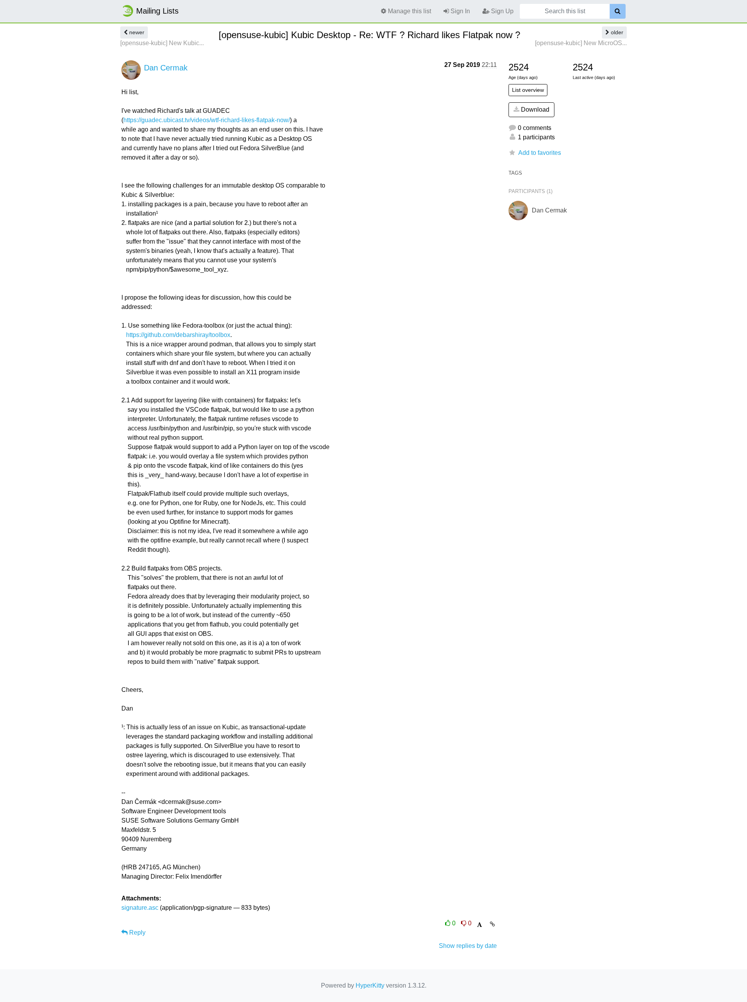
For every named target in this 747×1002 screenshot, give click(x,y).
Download (534, 109)
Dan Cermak (166, 67)
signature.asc (139, 907)
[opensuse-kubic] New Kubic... (162, 43)
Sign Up (501, 11)
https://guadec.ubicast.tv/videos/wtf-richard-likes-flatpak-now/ (206, 120)
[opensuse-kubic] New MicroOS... (581, 43)
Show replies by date (468, 945)
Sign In (459, 11)
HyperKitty (370, 985)
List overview (528, 90)
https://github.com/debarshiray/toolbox (178, 335)
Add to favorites (539, 152)
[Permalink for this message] (492, 924)
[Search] (618, 11)
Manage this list (408, 11)
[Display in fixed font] (479, 925)
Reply (137, 932)
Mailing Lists (157, 11)
